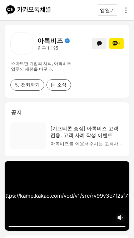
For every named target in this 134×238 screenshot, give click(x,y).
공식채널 (67, 41)
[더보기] (124, 10)
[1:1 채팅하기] (99, 43)
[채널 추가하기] (116, 43)
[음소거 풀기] (120, 218)
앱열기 (107, 10)
